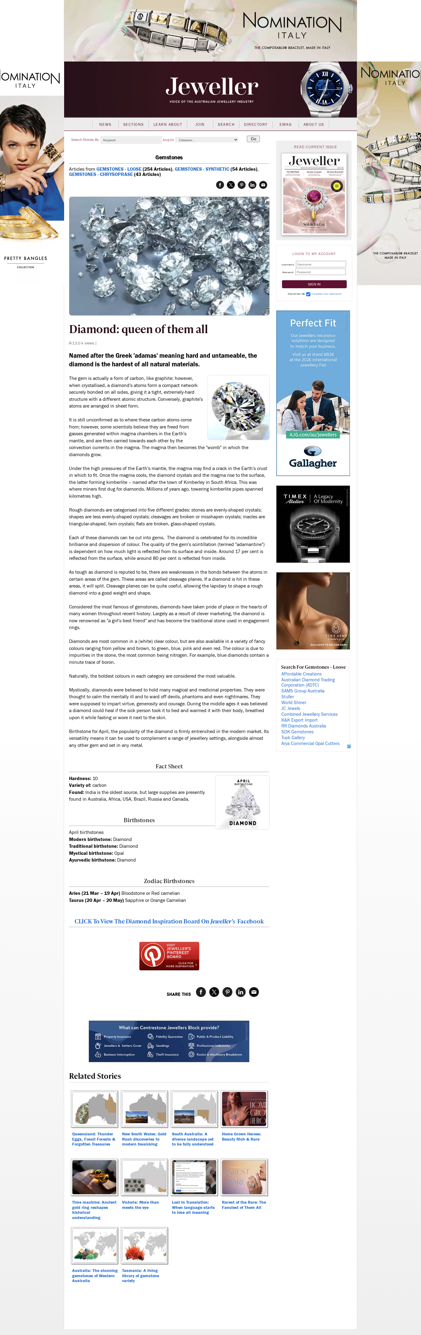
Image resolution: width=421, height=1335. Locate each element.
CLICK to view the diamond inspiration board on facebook (169, 921)
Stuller (287, 696)
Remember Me (296, 294)
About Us (314, 124)
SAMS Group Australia (303, 691)
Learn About (167, 124)
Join (200, 124)
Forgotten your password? (327, 294)
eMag (286, 124)
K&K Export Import (299, 720)
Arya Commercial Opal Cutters (310, 743)
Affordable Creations (301, 674)
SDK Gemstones (297, 732)
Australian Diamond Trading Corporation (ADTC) (308, 682)
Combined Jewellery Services (309, 714)
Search (226, 124)
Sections (133, 124)
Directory (256, 124)
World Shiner (293, 702)
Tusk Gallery (293, 737)
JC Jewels (290, 708)
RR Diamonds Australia (303, 726)
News (105, 124)
